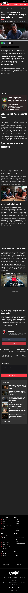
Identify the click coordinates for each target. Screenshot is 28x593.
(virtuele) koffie (9, 317)
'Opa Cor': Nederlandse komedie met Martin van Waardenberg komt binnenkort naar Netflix (17, 100)
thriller (14, 50)
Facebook (21, 319)
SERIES (16, 4)
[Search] (24, 1)
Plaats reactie (14, 375)
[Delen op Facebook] (4, 43)
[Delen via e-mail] (10, 43)
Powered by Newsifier (14, 590)
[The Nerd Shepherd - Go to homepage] (4, 1)
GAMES (21, 4)
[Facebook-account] (12, 587)
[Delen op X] (7, 43)
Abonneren (14, 343)
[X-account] (9, 587)
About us (14, 580)
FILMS (11, 4)
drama (20, 256)
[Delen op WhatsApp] (2, 43)
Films (2, 19)
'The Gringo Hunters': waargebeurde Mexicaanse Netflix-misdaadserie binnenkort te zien (15, 107)
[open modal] (26, 1)
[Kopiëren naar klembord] (12, 43)
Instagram (3, 320)
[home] (8, 4)
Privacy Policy (7, 577)
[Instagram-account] (15, 587)
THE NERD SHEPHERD (9, 21)
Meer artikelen (6, 421)
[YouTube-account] (18, 587)
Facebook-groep (15, 324)
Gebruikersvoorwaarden (18, 577)
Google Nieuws (12, 320)
